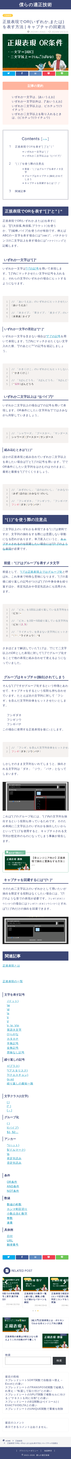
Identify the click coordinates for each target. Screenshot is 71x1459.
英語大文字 (14, 1029)
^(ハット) (13, 1145)
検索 (8, 1354)
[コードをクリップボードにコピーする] (64, 299)
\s (8, 1013)
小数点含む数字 (17, 1213)
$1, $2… (12, 1132)
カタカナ (13, 1038)
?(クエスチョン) (17, 1075)
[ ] (8, 1102)
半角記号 (13, 1043)
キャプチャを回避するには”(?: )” (42, 183)
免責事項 (48, 1451)
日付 (10, 1236)
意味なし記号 (15, 1052)
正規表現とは (11, 965)
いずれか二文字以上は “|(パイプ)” (43, 155)
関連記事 (20, 191)
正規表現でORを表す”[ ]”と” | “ (34, 146)
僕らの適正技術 (35, 4)
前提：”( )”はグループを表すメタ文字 (44, 170)
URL (10, 1240)
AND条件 (13, 1186)
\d (8, 1009)
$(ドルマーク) (16, 1149)
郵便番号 (13, 1244)
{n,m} (10, 1079)
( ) (8, 1123)
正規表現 (7, 15)
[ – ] (9, 1110)
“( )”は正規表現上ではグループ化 (41, 571)
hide (45, 139)
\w (8, 1005)
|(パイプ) (13, 1127)
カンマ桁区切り (17, 1209)
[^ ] (9, 1106)
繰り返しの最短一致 (20, 1083)
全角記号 (13, 1047)
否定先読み (14, 1162)
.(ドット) (13, 1001)
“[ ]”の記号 (32, 268)
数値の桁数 (14, 1204)
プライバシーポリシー (28, 1451)
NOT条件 (13, 1191)
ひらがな (13, 1034)
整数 (10, 1218)
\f (8, 1021)
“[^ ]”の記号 (53, 336)
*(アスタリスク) (17, 1070)
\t (8, 1017)
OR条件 (12, 1181)
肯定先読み (14, 1158)
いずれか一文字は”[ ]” (37, 151)
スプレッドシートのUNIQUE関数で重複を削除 (34, 1408)
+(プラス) (13, 1065)
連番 (10, 1222)
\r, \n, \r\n (13, 1025)
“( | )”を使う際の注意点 (29, 163)
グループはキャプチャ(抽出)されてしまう (44, 177)
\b (8, 1154)
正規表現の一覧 (13, 981)
